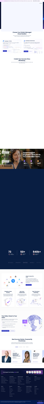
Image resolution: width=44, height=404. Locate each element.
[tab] (27, 365)
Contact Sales (33, 3)
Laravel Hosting (19, 380)
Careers (35, 392)
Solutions (13, 3)
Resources (20, 3)
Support (2, 386)
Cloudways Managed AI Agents (4, 380)
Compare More (27, 392)
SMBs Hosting (27, 380)
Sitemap (35, 391)
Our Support (2, 387)
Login (37, 3)
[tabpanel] (22, 356)
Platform (10, 3)
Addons (19, 386)
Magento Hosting (20, 381)
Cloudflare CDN (19, 387)
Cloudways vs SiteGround (29, 391)
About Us (35, 387)
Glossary (10, 392)
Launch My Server (28, 284)
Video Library (10, 391)
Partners (35, 380)
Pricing (26, 3)
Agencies (16, 3)
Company (35, 386)
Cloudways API (11, 396)
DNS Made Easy (19, 391)
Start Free (40, 3)
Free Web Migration (3, 391)
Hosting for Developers (28, 381)
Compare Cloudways (29, 386)
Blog (9, 387)
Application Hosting (20, 376)
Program (35, 376)
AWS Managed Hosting (11, 381)
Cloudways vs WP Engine (29, 387)
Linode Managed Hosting (12, 380)
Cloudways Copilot (3, 381)
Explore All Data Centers (5, 330)
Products (2, 376)
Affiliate (23, 3)
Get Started (12, 330)
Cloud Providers (11, 376)
